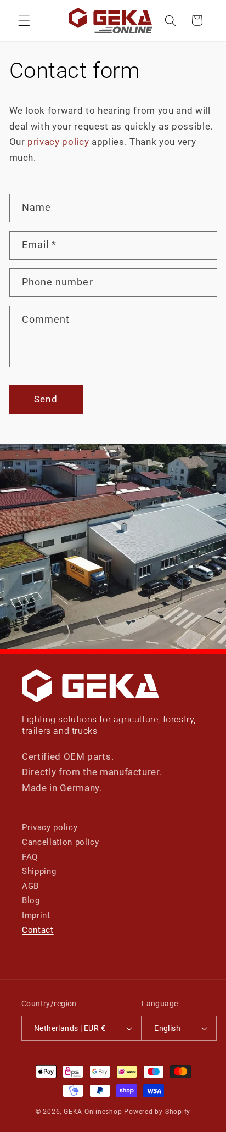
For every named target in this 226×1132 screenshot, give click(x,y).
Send (45, 399)
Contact (38, 930)
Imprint (36, 915)
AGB (30, 886)
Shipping (39, 871)
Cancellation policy (60, 842)
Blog (31, 900)
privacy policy (58, 142)
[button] (24, 20)
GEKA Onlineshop (93, 1112)
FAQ (30, 857)
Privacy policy (49, 827)
